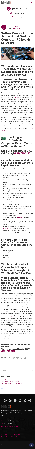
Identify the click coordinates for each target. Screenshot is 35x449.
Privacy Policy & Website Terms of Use (11, 381)
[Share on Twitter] (17, 357)
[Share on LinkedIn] (25, 357)
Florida (16, 26)
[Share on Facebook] (14, 357)
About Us (3, 379)
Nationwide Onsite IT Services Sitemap (11, 383)
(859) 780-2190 (20, 8)
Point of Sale (7, 228)
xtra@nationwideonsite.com (11, 426)
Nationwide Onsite (18, 28)
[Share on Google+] (21, 357)
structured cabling (6, 316)
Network (19, 217)
